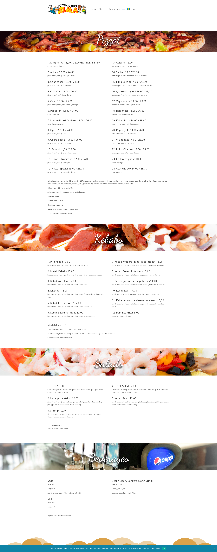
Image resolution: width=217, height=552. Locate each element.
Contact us (114, 9)
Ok (164, 548)
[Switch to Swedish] (128, 9)
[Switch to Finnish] (123, 9)
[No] (214, 548)
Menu (101, 9)
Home (93, 9)
